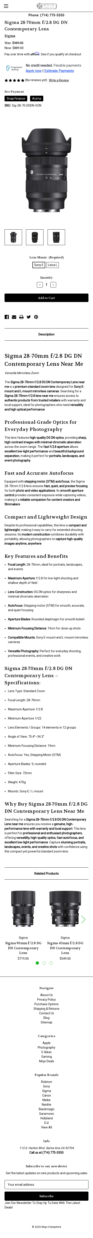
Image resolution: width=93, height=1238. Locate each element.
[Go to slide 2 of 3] (44, 963)
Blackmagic (47, 1109)
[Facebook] (7, 317)
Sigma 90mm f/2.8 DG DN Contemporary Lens (23, 948)
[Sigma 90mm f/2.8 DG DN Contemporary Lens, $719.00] (23, 909)
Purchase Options (46, 1004)
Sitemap (46, 1022)
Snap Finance (16, 98)
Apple (47, 1043)
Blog (46, 1018)
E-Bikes (47, 1052)
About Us (46, 995)
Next (83, 919)
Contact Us (46, 1013)
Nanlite (46, 1104)
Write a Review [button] (59, 80)
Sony (46, 1086)
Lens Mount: (46, 257)
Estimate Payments (59, 71)
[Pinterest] (36, 317)
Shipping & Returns (46, 1008)
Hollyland (46, 1118)
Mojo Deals (46, 1061)
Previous (5, 919)
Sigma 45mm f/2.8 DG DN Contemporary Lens (65, 948)
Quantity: (46, 277)
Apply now (34, 71)
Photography (46, 1047)
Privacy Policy (46, 999)
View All (46, 1127)
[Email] (14, 317)
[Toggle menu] (6, 6)
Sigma (46, 1091)
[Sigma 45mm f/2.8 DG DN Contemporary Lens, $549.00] (65, 909)
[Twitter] (29, 317)
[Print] (21, 317)
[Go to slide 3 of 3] (51, 963)
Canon (46, 1095)
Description (46, 334)
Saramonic (46, 1113)
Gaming (46, 1056)
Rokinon (46, 1082)
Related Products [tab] (46, 873)
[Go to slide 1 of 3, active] (37, 963)
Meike (46, 1100)
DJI (46, 1123)
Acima (36, 98)
